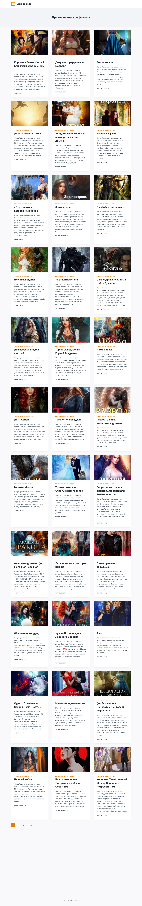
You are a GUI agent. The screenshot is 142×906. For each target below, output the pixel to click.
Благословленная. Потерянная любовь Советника (67, 783)
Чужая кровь (105, 349)
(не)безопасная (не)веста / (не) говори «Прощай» (111, 707)
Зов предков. (63, 207)
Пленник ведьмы (24, 279)
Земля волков (105, 62)
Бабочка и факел (107, 133)
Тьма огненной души (68, 419)
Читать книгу (20, 93)
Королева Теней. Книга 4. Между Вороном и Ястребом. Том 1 (112, 783)
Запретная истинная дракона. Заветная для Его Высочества (111, 491)
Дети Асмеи (21, 419)
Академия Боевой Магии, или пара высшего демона (70, 137)
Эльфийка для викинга (110, 207)
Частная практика (66, 279)
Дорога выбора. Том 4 (27, 133)
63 (31, 825)
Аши (99, 633)
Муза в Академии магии (70, 703)
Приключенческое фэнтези (23, 59)
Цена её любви (23, 779)
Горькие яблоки (23, 487)
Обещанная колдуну (26, 633)
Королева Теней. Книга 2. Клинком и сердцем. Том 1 (29, 66)
